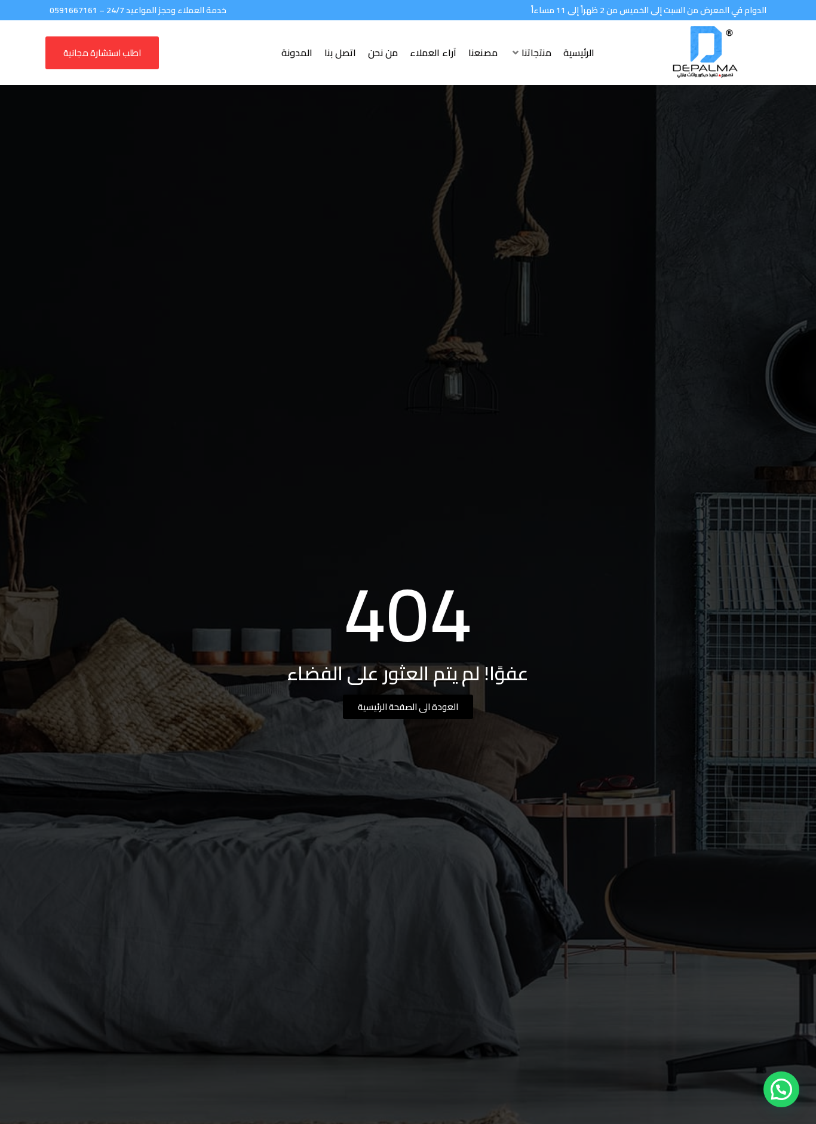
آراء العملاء (433, 53)
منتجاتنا (536, 53)
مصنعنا (483, 53)
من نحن (383, 53)
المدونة (296, 53)
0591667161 (73, 10)
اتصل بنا (340, 53)
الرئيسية (578, 53)
